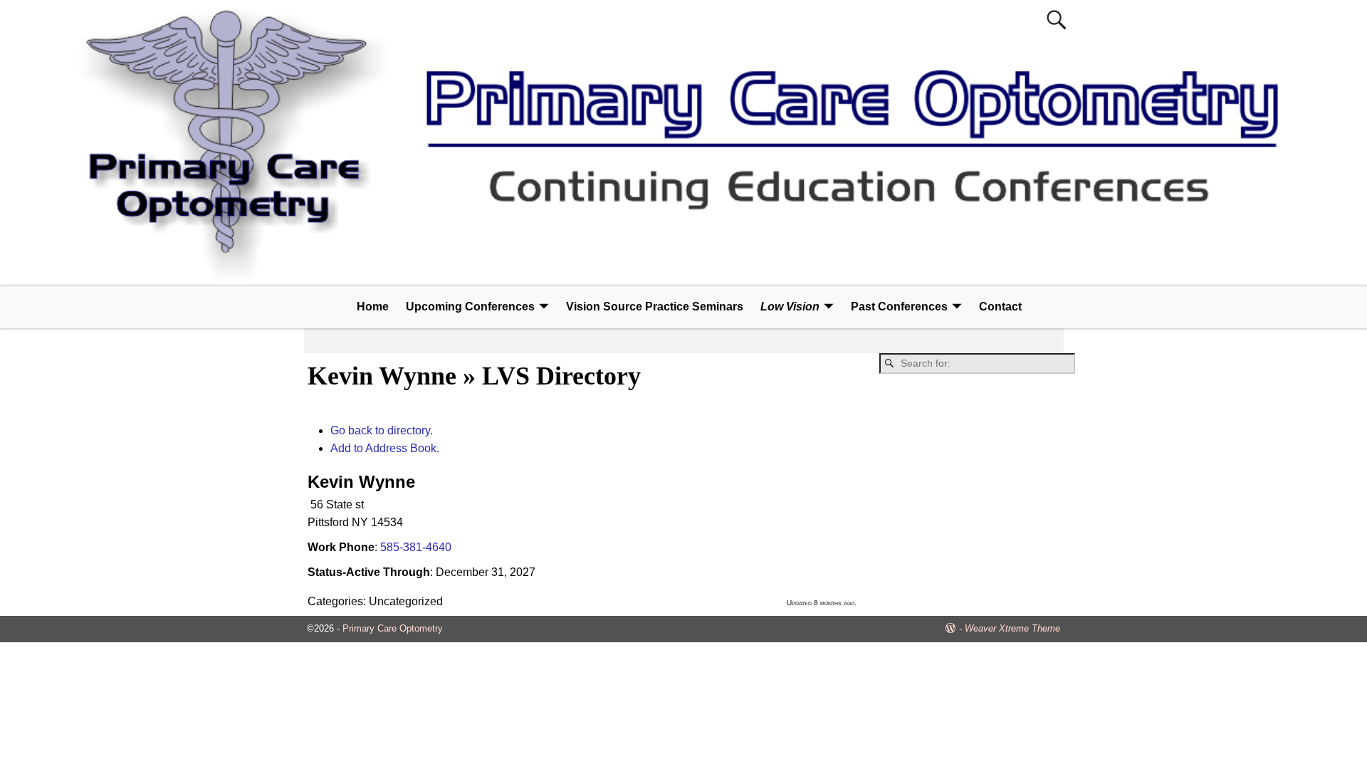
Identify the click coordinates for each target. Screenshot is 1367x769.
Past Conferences (899, 306)
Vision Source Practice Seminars (654, 306)
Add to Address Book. (384, 448)
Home (373, 306)
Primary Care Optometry (392, 628)
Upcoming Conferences (470, 306)
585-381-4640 (415, 547)
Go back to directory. (381, 430)
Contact (1000, 306)
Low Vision (789, 306)
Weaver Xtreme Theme (1012, 628)
